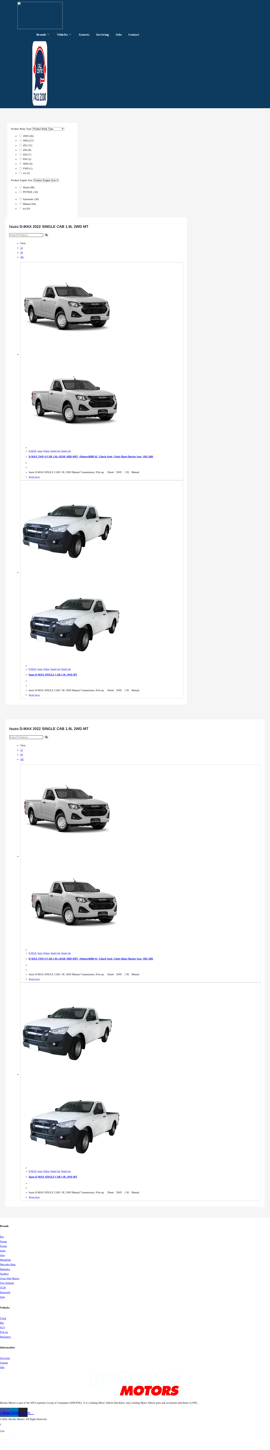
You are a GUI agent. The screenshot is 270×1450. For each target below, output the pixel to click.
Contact (133, 34)
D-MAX (32, 451)
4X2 (27, 145)
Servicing (102, 34)
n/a (26, 173)
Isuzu (39, 451)
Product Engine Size (21, 180)
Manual (29, 204)
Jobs (119, 34)
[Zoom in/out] (1, 1439)
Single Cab (55, 451)
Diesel (29, 187)
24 (21, 252)
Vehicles (62, 34)
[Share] (8, 1439)
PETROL (30, 192)
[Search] (46, 235)
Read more (34, 477)
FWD (28, 168)
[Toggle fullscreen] (4, 1439)
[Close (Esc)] (11, 1439)
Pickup (46, 451)
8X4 (27, 159)
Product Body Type (21, 129)
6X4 (27, 154)
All (22, 257)
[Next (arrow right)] (4, 1443)
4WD (28, 140)
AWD (28, 163)
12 (21, 248)
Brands (41, 34)
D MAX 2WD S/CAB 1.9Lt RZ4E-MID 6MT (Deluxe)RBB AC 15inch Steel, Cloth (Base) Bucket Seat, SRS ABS (91, 456)
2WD (28, 136)
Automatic (31, 199)
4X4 (27, 150)
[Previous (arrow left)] (1, 1443)
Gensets (84, 34)
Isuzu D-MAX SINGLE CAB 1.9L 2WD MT (53, 674)
